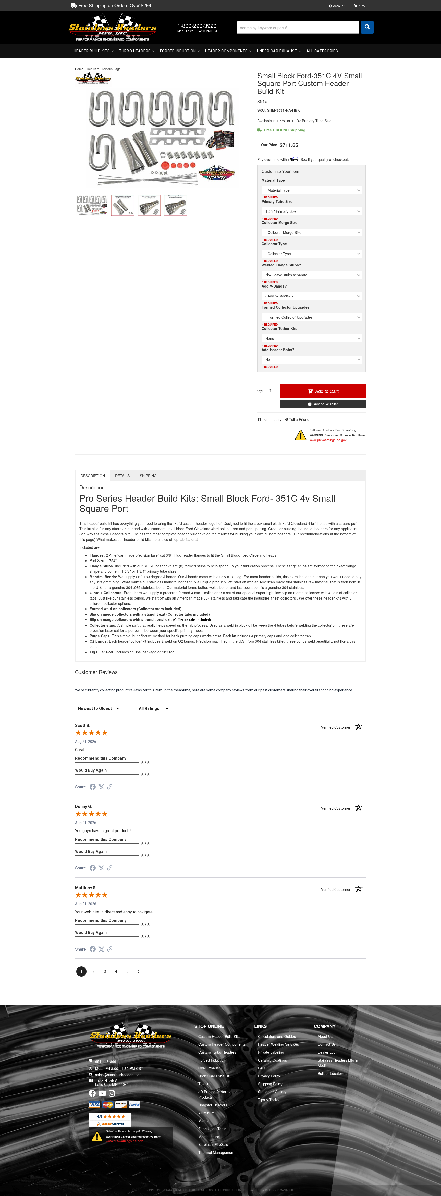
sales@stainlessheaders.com (118, 1074)
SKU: (261, 110)
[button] (305, 27)
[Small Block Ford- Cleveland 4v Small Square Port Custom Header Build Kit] (162, 138)
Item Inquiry (271, 419)
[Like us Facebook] (92, 1094)
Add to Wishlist (326, 403)
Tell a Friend (299, 419)
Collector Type (274, 243)
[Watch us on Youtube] (102, 1094)
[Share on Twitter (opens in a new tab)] (101, 787)
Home (79, 69)
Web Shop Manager (279, 1190)
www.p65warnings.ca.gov (328, 439)
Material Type (273, 180)
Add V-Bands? (274, 286)
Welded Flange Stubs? (281, 264)
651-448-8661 (106, 1061)
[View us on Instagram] (112, 1094)
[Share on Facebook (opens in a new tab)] (93, 788)
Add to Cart (327, 391)
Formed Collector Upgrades (286, 307)
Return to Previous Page (104, 69)
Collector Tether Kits (279, 328)
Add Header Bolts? (278, 349)
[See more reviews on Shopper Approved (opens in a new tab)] (110, 787)
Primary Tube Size (277, 201)
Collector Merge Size (279, 222)
